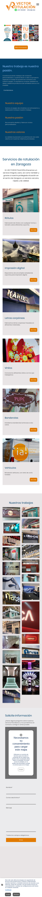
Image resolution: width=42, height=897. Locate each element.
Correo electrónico (13, 797)
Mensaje (9, 808)
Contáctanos (8, 90)
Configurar (8, 890)
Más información (21, 47)
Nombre (9, 787)
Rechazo (16, 894)
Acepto (21, 769)
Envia (21, 840)
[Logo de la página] (21, 6)
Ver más (33, 230)
